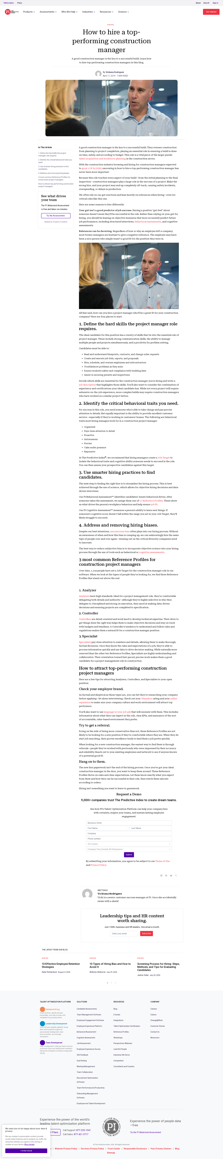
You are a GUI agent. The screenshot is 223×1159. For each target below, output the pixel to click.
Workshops (118, 1038)
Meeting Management (86, 1066)
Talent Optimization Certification (127, 1026)
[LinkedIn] (161, 875)
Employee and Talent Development (91, 1103)
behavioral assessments (148, 221)
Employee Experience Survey (88, 1049)
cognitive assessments (151, 552)
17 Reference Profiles (151, 500)
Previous (38, 967)
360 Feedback (82, 1055)
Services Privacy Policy (92, 1148)
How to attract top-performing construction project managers (56, 185)
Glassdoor (146, 698)
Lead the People (120, 1049)
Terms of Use (162, 861)
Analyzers (84, 596)
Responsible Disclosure (135, 1148)
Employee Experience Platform (89, 1026)
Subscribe (146, 933)
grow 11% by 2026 (91, 168)
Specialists (85, 642)
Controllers (85, 619)
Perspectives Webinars (123, 1043)
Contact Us (154, 1032)
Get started (211, 12)
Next (185, 967)
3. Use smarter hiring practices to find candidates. (53, 167)
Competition (119, 1061)
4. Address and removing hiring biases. (54, 173)
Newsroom (154, 1038)
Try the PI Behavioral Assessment (145, 1132)
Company (154, 1002)
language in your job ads (117, 712)
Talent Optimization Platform (55, 1002)
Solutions (82, 1002)
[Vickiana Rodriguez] (99, 73)
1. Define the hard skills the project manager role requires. (52, 154)
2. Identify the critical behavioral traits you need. (55, 161)
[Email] (171, 875)
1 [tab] (107, 983)
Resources (105, 11)
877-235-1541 (83, 1130)
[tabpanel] (64, 966)
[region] (26, 1141)
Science (122, 11)
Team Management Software (89, 1015)
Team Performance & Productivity (91, 1088)
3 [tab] (115, 983)
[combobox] (129, 844)
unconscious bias (120, 531)
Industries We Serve (122, 1055)
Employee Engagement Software (90, 1020)
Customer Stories (157, 1026)
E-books (117, 1015)
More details (29, 1144)
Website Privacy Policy (66, 1148)
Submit (129, 854)
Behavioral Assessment (86, 1032)
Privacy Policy (98, 865)
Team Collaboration (85, 1072)
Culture (153, 1015)
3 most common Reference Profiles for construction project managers (54, 178)
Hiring (110, 25)
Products (28, 11)
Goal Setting (82, 1061)
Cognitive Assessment (86, 1038)
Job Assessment (84, 1043)
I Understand (26, 1151)
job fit (154, 504)
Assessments (47, 11)
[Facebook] (166, 875)
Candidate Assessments (87, 1009)
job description (87, 384)
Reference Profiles (121, 1032)
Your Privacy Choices (160, 1148)
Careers (153, 1009)
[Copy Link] (176, 875)
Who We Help (68, 11)
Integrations (118, 1020)
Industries (87, 11)
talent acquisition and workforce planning (102, 158)
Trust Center (113, 1148)
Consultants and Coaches (124, 1066)
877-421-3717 (81, 1134)
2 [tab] (111, 983)
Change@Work (156, 1020)
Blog (115, 1009)
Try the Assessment (55, 215)
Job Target (164, 457)
